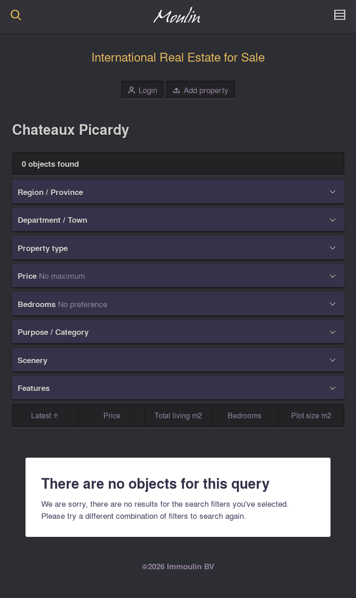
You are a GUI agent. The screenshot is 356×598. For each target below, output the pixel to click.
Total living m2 (178, 415)
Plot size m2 (311, 415)
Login (142, 90)
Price (112, 415)
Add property (200, 90)
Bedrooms (244, 415)
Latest (42, 415)
